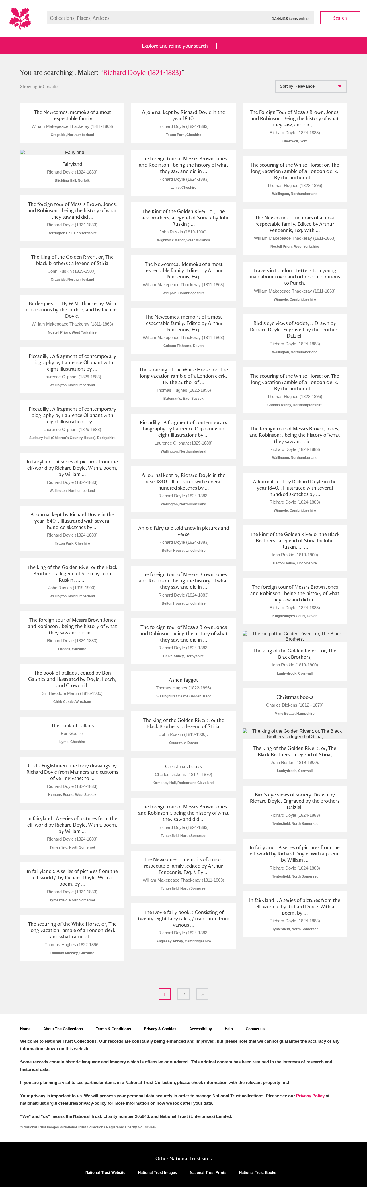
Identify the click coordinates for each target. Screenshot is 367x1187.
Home (25, 1029)
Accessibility (200, 1029)
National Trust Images (157, 1172)
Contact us (255, 1029)
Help (229, 1029)
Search (340, 18)
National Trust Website (105, 1172)
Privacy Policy (310, 1095)
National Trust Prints (208, 1172)
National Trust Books (257, 1172)
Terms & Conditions (113, 1029)
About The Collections (63, 1029)
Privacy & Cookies (160, 1029)
